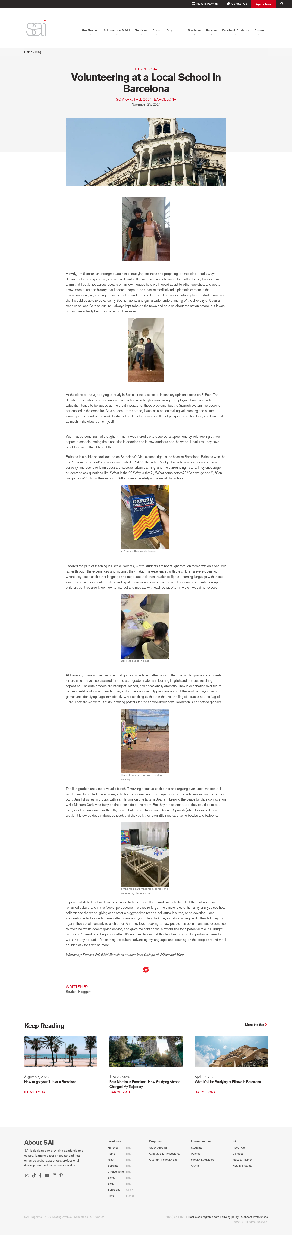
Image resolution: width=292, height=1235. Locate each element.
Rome (111, 1154)
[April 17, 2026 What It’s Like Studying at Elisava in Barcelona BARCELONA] (231, 1054)
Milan (111, 1160)
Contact (238, 1154)
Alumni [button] (259, 30)
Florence (113, 1148)
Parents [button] (211, 30)
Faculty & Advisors (202, 1160)
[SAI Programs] (36, 28)
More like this (254, 1025)
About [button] (156, 30)
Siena (111, 1178)
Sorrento (113, 1166)
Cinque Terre (116, 1172)
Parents (196, 1154)
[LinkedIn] (54, 1176)
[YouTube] (47, 1176)
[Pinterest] (61, 1176)
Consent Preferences (254, 1217)
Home (28, 52)
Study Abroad (158, 1148)
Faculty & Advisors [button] (235, 30)
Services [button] (141, 30)
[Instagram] (27, 1176)
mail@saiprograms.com (204, 1217)
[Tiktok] (34, 1176)
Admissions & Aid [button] (117, 30)
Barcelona (146, 69)
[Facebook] (40, 1176)
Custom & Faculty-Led (163, 1160)
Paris (111, 1196)
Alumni (195, 1166)
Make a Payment (243, 1160)
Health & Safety (242, 1166)
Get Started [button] (90, 30)
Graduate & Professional (164, 1154)
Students (196, 1148)
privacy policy (230, 1217)
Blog (170, 30)
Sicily (111, 1184)
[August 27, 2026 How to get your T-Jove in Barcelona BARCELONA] (60, 1054)
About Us (239, 1148)
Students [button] (194, 30)
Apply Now (264, 4)
